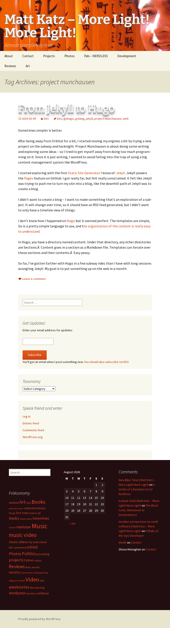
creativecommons (34, 508)
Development (126, 56)
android (14, 503)
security (14, 572)
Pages (28, 178)
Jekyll (120, 173)
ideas (29, 518)
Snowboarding (41, 572)
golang (79, 119)
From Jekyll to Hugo (66, 108)
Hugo (71, 220)
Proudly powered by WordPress (39, 619)
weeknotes (19, 587)
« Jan (72, 523)
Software (13, 580)
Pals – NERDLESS (96, 56)
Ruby (28, 567)
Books (38, 502)
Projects (49, 56)
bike (28, 502)
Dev (46, 119)
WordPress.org (33, 437)
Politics (29, 553)
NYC (11, 547)
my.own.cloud (38, 542)
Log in (26, 416)
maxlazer (23, 527)
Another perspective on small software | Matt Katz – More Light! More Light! (138, 526)
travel (21, 580)
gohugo (69, 119)
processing (42, 554)
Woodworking (37, 587)
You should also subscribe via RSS (106, 362)
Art (28, 66)
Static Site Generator (84, 173)
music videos (18, 542)
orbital (32, 547)
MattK (122, 542)
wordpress (17, 593)
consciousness (16, 508)
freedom (33, 513)
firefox (25, 513)
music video (23, 534)
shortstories (27, 572)
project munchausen (107, 119)
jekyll (89, 119)
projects (16, 559)
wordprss (31, 593)
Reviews (10, 66)
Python (28, 560)
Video (32, 579)
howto (23, 518)
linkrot (12, 527)
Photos (69, 56)
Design (12, 513)
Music (39, 526)
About (8, 56)
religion (38, 560)
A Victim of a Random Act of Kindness (137, 489)
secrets (36, 567)
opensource (20, 547)
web (126, 119)
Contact (28, 56)
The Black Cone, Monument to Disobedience (138, 510)
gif (39, 513)
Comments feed (33, 430)
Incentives (41, 518)
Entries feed (31, 423)
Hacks (14, 518)
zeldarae (43, 593)
